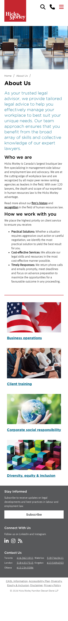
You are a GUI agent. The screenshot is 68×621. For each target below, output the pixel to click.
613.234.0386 (25, 568)
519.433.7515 (25, 563)
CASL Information (17, 581)
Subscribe (34, 514)
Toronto (8, 558)
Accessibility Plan (39, 581)
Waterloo (39, 558)
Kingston (39, 563)
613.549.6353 (55, 563)
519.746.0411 (55, 558)
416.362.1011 (25, 558)
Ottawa (8, 568)
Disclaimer (36, 585)
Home (8, 75)
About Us (22, 75)
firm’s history (40, 203)
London (8, 563)
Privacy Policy (52, 585)
